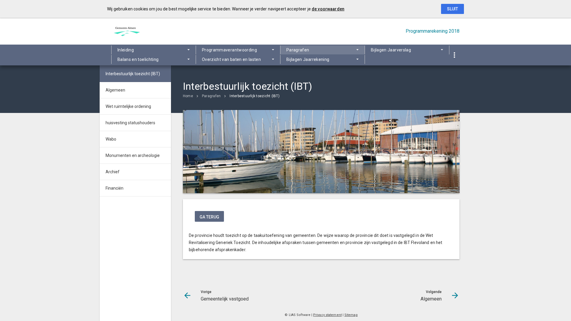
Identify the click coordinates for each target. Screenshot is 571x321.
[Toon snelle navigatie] (454, 55)
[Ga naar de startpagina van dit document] (126, 31)
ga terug (209, 217)
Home (188, 96)
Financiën (114, 188)
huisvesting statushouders (130, 122)
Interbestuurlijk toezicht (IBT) (254, 96)
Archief (113, 171)
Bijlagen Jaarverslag (391, 50)
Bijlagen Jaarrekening (307, 59)
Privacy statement (327, 315)
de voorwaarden (328, 9)
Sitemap (351, 315)
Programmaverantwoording (229, 50)
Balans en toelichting (138, 59)
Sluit (452, 9)
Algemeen (115, 90)
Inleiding (125, 50)
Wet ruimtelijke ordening (128, 106)
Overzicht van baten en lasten (231, 59)
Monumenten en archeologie (133, 155)
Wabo (111, 139)
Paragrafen (297, 50)
